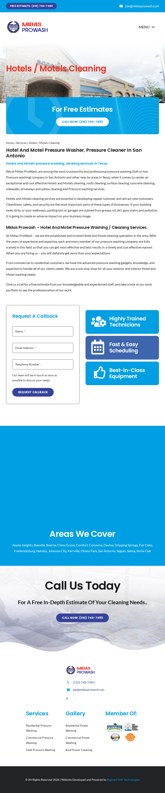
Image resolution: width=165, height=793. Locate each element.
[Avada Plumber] (30, 22)
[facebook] (67, 698)
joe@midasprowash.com (142, 6)
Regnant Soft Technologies (123, 779)
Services (21, 142)
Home (10, 142)
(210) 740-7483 (84, 682)
